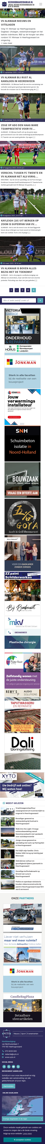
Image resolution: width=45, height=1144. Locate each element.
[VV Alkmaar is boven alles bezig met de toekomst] (22, 250)
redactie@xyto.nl (11, 1054)
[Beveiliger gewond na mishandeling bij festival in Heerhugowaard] (8, 822)
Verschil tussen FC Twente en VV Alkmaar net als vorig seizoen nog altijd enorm (21, 174)
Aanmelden (8, 1086)
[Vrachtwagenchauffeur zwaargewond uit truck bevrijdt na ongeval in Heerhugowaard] (8, 811)
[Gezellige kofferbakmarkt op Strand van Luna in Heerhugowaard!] (8, 874)
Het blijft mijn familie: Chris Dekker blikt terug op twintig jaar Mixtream (29, 853)
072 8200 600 (11, 1051)
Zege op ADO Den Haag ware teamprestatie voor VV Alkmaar (19, 127)
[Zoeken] (40, 300)
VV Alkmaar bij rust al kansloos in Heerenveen (18, 79)
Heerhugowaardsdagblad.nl (20, 2)
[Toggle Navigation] (40, 4)
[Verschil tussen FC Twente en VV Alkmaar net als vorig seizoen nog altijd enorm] (22, 155)
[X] (9, 1067)
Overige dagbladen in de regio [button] (15, 1119)
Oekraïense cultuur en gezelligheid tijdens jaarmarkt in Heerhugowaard (29, 863)
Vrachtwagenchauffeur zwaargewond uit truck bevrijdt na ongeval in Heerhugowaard (30, 810)
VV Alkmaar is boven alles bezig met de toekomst (18, 270)
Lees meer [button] (27, 1134)
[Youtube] (13, 1067)
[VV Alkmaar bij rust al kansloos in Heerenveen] (22, 59)
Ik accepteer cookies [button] (22, 1140)
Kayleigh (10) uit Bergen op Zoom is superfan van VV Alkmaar (20, 222)
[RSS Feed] (18, 1067)
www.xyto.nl (10, 1057)
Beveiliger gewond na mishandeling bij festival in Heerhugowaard (27, 821)
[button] (6, 43)
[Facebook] (4, 1067)
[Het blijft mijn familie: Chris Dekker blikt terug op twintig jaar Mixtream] (8, 854)
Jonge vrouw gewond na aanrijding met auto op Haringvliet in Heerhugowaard (30, 842)
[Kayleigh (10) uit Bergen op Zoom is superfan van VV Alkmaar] (22, 203)
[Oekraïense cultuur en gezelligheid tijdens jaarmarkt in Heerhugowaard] (8, 864)
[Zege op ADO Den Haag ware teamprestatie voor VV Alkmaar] (22, 107)
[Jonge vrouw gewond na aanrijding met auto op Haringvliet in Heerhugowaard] (8, 843)
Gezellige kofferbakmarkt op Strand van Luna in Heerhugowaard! (28, 873)
